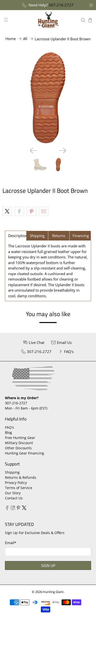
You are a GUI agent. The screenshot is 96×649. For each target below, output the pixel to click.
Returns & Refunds (20, 477)
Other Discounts (18, 448)
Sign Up (48, 565)
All (25, 39)
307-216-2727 (61, 4)
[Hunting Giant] (48, 20)
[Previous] (33, 150)
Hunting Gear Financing (24, 453)
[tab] (16, 236)
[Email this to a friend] (43, 211)
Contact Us (14, 498)
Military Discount (19, 442)
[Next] (62, 150)
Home (10, 39)
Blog (8, 432)
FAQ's (9, 427)
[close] (91, 5)
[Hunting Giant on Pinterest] (18, 508)
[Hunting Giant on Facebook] (7, 508)
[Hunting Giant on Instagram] (13, 508)
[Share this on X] (7, 211)
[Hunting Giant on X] (24, 508)
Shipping (12, 472)
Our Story (13, 493)
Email (10, 542)
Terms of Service (18, 487)
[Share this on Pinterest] (31, 211)
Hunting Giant (53, 592)
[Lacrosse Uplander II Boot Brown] (48, 97)
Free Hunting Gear (20, 437)
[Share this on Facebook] (19, 211)
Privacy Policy (16, 482)
